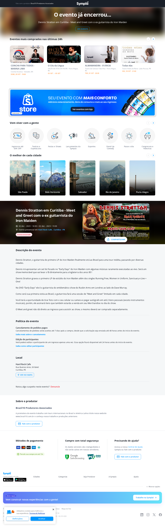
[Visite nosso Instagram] (148, 514)
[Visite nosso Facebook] (160, 514)
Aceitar (41, 518)
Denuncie (55, 386)
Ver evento (82, 29)
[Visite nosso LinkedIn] (141, 514)
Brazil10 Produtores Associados (42, 3)
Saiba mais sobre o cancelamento (31, 334)
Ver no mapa (26, 375)
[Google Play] (20, 479)
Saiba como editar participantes (30, 346)
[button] (11, 512)
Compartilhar (118, 239)
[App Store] (8, 479)
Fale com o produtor (31, 423)
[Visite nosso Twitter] (154, 514)
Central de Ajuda (135, 447)
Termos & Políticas (37, 513)
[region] (30, 515)
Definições (18, 518)
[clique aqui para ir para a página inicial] (82, 3)
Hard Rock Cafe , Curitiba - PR (51, 229)
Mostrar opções (154, 486)
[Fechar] (53, 509)
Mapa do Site (66, 509)
